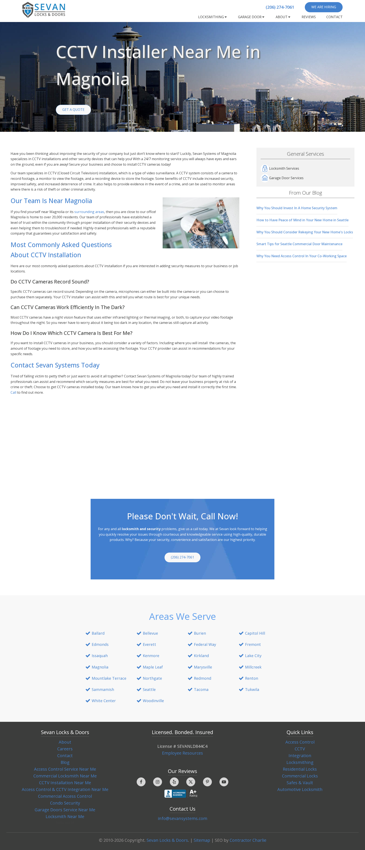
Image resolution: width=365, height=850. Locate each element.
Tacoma (201, 689)
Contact (334, 17)
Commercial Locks (300, 776)
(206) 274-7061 (280, 7)
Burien (200, 633)
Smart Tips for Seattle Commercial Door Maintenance (299, 244)
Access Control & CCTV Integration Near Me (65, 789)
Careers (65, 749)
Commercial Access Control (65, 796)
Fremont (253, 644)
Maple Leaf (153, 667)
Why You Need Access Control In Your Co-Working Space (301, 256)
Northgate (152, 678)
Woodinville (153, 700)
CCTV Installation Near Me (65, 782)
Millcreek (253, 667)
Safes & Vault (300, 782)
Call (13, 392)
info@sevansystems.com (182, 818)
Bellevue (150, 633)
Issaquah (100, 655)
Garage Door (249, 17)
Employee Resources (182, 753)
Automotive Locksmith (300, 789)
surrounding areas (89, 211)
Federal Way (205, 644)
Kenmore (151, 655)
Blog (65, 762)
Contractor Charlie (248, 840)
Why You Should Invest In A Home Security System (296, 208)
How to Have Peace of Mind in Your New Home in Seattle (302, 220)
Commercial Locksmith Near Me (65, 776)
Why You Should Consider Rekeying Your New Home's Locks (304, 232)
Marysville (203, 667)
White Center (104, 700)
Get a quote (73, 109)
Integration (300, 755)
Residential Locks (300, 769)
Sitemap (202, 840)
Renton (251, 678)
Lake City (253, 655)
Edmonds (100, 644)
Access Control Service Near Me (65, 769)
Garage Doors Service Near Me (65, 810)
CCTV (300, 749)
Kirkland (201, 655)
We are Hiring (323, 7)
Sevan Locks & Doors (167, 840)
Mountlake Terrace (109, 678)
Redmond (202, 678)
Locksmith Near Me (65, 816)
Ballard (98, 633)
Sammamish (103, 689)
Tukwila (252, 689)
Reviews (309, 17)
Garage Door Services (286, 178)
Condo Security (65, 803)
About (281, 17)
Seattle (149, 689)
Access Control (300, 742)
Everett (149, 644)
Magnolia (100, 667)
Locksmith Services (284, 168)
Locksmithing (211, 17)
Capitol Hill (255, 633)
